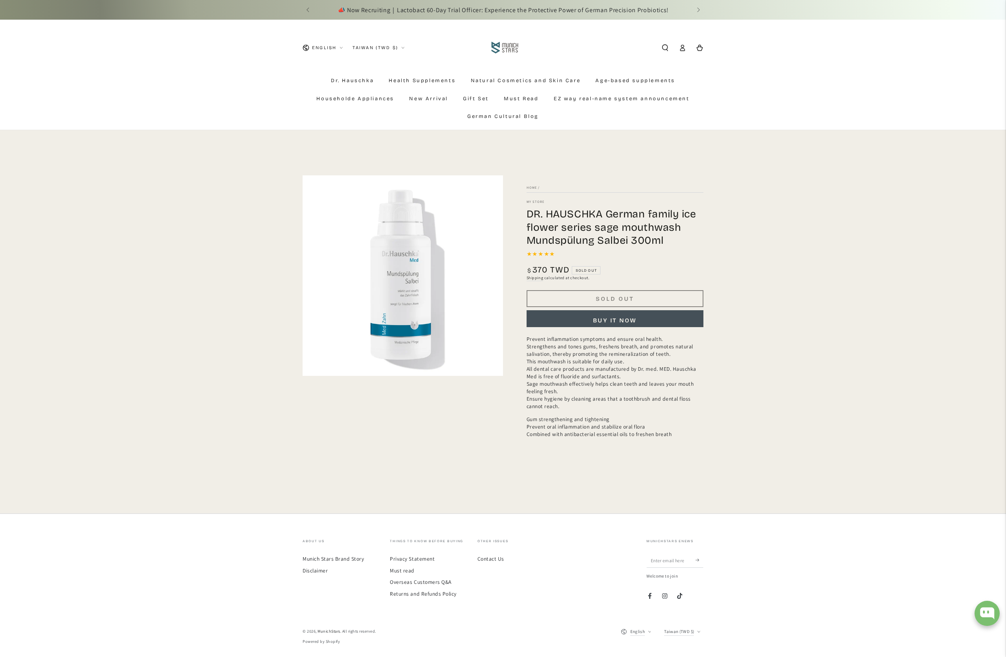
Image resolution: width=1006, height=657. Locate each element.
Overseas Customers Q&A (420, 581)
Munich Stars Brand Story (333, 558)
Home (532, 187)
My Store (536, 201)
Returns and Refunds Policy (423, 593)
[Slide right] (697, 10)
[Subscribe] (699, 560)
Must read (402, 570)
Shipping (535, 277)
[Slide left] (308, 10)
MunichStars (329, 631)
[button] (665, 47)
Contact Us (490, 558)
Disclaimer (315, 570)
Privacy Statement (412, 558)
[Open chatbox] (987, 613)
